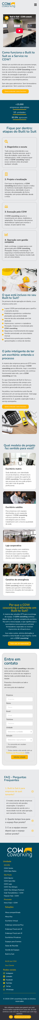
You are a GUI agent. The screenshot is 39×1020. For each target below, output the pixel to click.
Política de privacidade (22, 1017)
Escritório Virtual (11, 921)
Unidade (9, 728)
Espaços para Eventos (13, 941)
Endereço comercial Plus (14, 925)
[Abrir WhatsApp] (34, 1015)
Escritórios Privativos (13, 937)
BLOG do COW (11, 961)
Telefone (9, 720)
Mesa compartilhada (12, 912)
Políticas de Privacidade (15, 753)
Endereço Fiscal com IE (13, 929)
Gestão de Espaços (12, 950)
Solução (9, 736)
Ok (11, 1017)
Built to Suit (9, 954)
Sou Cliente (9, 965)
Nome (8, 703)
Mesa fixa (8, 916)
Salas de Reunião (11, 946)
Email (8, 711)
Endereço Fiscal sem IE (13, 933)
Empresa (9, 695)
